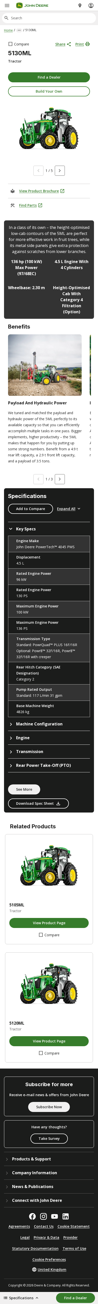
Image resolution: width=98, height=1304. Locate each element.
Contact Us (44, 1226)
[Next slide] (60, 171)
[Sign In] (91, 6)
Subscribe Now (49, 1106)
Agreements (19, 1226)
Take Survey (49, 1138)
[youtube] (55, 1216)
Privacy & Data (46, 1237)
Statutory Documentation (35, 1248)
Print (79, 44)
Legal (25, 1237)
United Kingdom (52, 1269)
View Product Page (49, 922)
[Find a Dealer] (80, 6)
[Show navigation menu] (7, 6)
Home (8, 30)
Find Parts (28, 205)
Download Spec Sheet (35, 803)
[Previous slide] (38, 171)
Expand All (66, 508)
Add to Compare (30, 508)
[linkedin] (66, 1216)
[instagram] (43, 1216)
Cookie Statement (74, 1226)
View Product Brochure (39, 191)
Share (60, 44)
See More (24, 789)
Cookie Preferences (49, 1259)
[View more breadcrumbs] (19, 30)
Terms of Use (74, 1248)
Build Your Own (49, 91)
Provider (70, 1237)
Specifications (21, 1297)
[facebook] (32, 1216)
